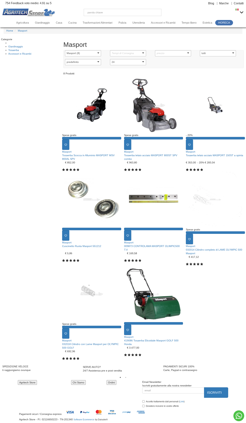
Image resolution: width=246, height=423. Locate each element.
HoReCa (224, 22)
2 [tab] (126, 377)
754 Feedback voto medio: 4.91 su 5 (28, 3)
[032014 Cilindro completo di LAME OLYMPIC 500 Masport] (215, 200)
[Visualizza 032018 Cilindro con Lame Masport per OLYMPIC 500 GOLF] (91, 327)
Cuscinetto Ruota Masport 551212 (81, 246)
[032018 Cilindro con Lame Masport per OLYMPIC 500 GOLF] (91, 294)
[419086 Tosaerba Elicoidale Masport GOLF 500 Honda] (153, 294)
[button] (83, 53)
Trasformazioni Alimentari (97, 22)
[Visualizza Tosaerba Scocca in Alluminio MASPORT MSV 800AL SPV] (91, 138)
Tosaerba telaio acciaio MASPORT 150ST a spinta (214, 155)
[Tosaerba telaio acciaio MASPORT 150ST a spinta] (215, 105)
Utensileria (138, 22)
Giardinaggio (42, 22)
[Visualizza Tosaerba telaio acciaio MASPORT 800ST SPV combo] (153, 138)
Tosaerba (13, 50)
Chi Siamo (78, 382)
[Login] (212, 12)
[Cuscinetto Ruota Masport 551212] (91, 200)
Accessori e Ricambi (163, 22)
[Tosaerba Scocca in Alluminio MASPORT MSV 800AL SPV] (91, 105)
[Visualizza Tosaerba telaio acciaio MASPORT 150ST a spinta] (215, 138)
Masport (66, 151)
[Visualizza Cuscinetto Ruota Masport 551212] (91, 229)
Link (182, 401)
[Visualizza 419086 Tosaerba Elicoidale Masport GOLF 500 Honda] (153, 323)
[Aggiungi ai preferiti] (65, 144)
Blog (211, 3)
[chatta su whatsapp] (238, 415)
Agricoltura (22, 22)
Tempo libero (189, 22)
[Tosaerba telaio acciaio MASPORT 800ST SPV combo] (153, 105)
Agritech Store (27, 382)
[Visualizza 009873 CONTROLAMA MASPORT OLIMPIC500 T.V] (153, 229)
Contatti (239, 3)
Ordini (111, 382)
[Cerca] (156, 12)
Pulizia (122, 22)
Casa (59, 22)
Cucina (72, 22)
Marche (224, 3)
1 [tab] (120, 377)
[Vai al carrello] (229, 12)
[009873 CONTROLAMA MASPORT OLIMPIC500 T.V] (153, 200)
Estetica (207, 22)
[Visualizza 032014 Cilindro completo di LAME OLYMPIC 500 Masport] (215, 232)
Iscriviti (215, 392)
